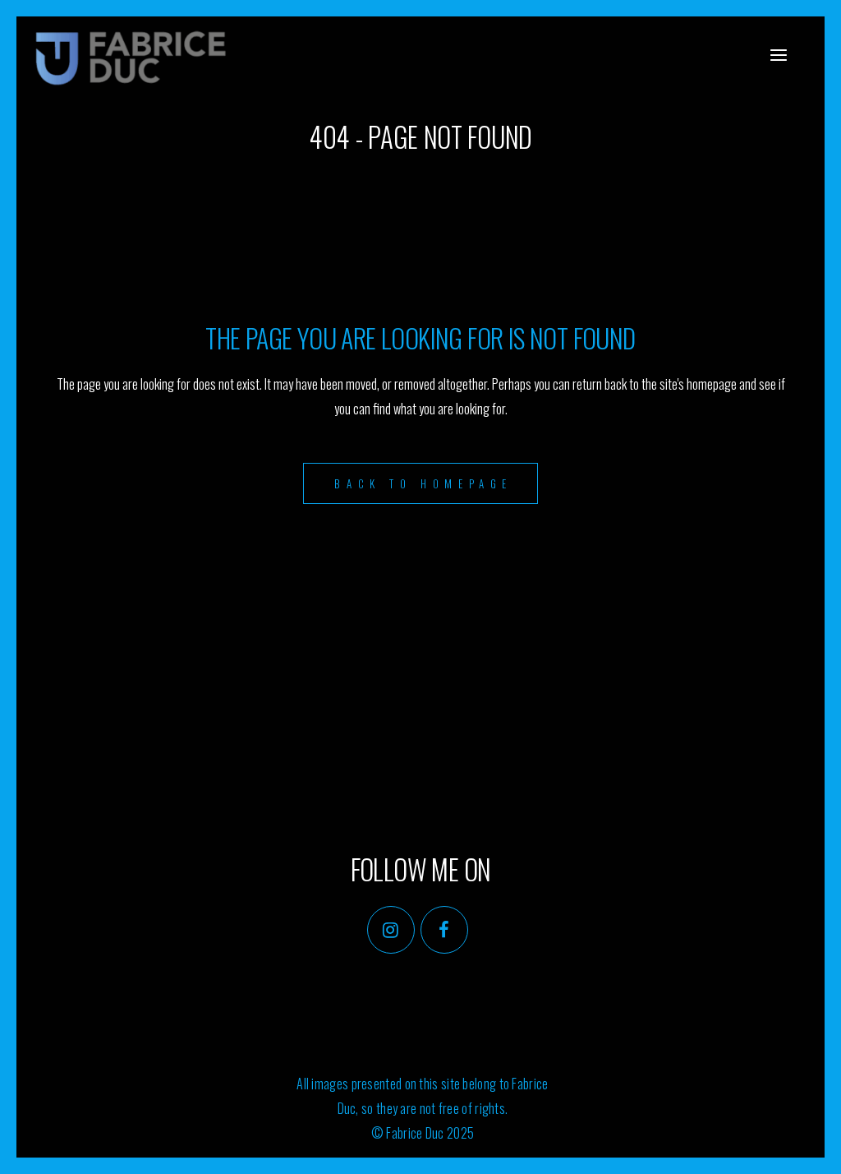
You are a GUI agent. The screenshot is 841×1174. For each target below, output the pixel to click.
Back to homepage (423, 483)
